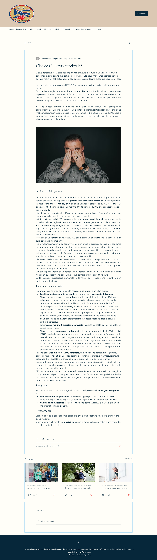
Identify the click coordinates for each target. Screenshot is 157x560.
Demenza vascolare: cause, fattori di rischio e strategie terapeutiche (78, 486)
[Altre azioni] (119, 58)
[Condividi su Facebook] (37, 439)
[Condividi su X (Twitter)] (43, 439)
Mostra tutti (128, 459)
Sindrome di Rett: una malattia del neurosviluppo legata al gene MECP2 (115, 486)
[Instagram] (78, 542)
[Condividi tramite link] (54, 439)
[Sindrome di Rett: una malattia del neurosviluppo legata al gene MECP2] (115, 472)
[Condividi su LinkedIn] (48, 439)
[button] (129, 43)
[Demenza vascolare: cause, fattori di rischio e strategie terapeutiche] (78, 472)
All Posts (27, 43)
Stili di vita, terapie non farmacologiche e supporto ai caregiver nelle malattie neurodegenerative (39, 486)
